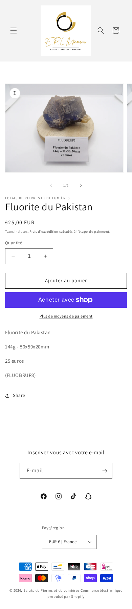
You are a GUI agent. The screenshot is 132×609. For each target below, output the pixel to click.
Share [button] (19, 395)
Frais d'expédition (43, 231)
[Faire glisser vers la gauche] (51, 185)
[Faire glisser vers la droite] (80, 185)
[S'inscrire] (104, 471)
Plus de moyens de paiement (66, 316)
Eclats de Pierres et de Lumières (51, 590)
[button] (13, 30)
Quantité (13, 243)
